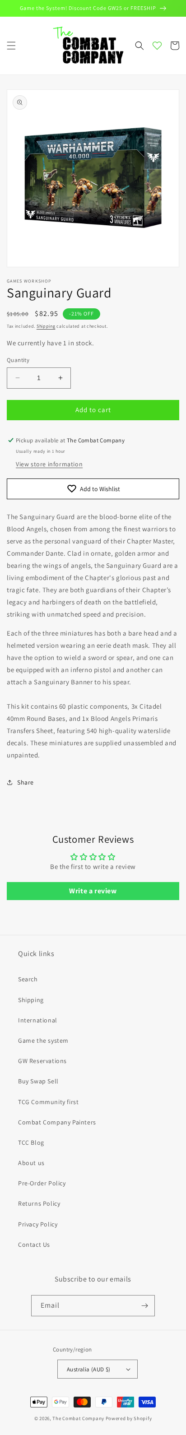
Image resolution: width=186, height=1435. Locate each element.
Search (28, 979)
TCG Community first (48, 1102)
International (37, 1020)
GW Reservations (42, 1061)
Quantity (18, 360)
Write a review (92, 891)
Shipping (46, 326)
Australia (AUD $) (89, 1369)
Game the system (43, 1040)
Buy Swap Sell (38, 1081)
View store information (49, 464)
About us (31, 1163)
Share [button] (25, 782)
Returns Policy (39, 1203)
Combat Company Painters (57, 1122)
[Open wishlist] (157, 46)
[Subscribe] (144, 1305)
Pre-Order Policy (42, 1183)
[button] (11, 46)
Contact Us (34, 1244)
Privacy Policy (37, 1224)
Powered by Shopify (129, 1418)
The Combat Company (78, 1418)
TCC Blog (31, 1142)
